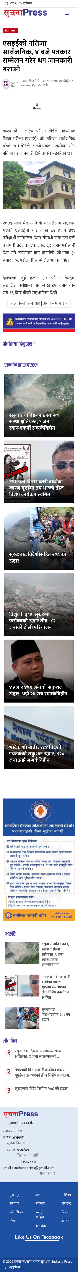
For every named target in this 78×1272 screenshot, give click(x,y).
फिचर (13, 1221)
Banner (10, 30)
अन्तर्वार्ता (41, 1226)
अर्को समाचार (54, 303)
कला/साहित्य (40, 1214)
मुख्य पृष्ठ (15, 1195)
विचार (65, 1212)
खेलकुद (66, 1203)
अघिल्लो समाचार (27, 303)
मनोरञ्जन (40, 1203)
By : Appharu (13, 1267)
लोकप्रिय (10, 1041)
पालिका (66, 1195)
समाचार (14, 1203)
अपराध (66, 1221)
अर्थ (38, 1195)
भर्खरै (10, 934)
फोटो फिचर (16, 1212)
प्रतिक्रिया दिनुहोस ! (19, 344)
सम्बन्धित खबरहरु (21, 365)
